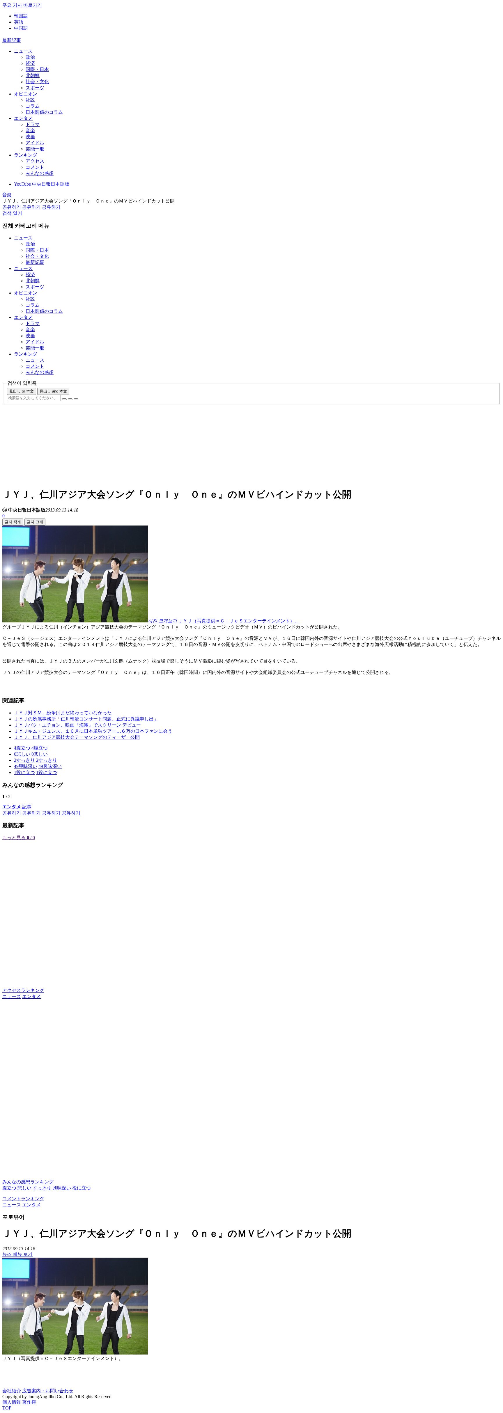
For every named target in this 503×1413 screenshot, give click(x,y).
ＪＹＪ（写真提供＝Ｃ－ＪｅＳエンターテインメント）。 (238, 620)
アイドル (35, 142)
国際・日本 (37, 69)
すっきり (42, 1187)
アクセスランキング (23, 990)
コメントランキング (23, 1198)
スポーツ (35, 87)
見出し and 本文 (53, 391)
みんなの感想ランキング (28, 1181)
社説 (30, 99)
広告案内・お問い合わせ (47, 1390)
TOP (6, 1407)
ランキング (25, 154)
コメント (35, 167)
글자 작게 (13, 522)
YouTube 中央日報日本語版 (41, 184)
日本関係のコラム (44, 112)
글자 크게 (35, 522)
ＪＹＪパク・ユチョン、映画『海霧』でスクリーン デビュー (77, 725)
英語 (18, 21)
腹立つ (9, 1187)
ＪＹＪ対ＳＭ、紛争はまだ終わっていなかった (63, 712)
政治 (30, 57)
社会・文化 (37, 81)
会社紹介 (11, 1390)
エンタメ (23, 118)
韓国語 (21, 15)
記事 (16, 806)
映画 (30, 136)
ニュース (23, 51)
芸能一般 (35, 148)
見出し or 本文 (21, 391)
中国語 (21, 28)
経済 (30, 63)
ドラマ (33, 124)
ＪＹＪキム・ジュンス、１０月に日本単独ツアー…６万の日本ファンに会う (93, 731)
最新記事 (11, 40)
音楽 (30, 130)
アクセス (35, 161)
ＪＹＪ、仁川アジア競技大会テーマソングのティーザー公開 (77, 737)
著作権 (29, 1402)
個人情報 (11, 1402)
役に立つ (81, 1187)
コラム (33, 106)
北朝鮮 (33, 75)
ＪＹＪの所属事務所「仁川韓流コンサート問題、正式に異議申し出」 (86, 718)
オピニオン (25, 93)
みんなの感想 (40, 173)
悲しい (24, 1187)
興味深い (61, 1187)
